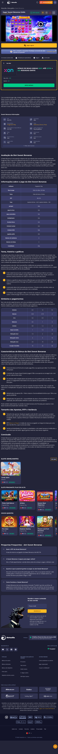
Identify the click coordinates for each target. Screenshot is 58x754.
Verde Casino (23, 669)
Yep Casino (23, 665)
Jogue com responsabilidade (46, 708)
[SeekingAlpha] (29, 696)
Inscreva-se (37, 611)
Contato (21, 729)
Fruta (45, 124)
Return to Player (14, 423)
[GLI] (21, 722)
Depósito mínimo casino (8, 675)
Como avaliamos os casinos (46, 660)
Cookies (33, 729)
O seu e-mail (32, 606)
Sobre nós (14, 729)
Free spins (4, 671)
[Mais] (55, 746)
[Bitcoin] (10, 689)
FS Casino (22, 661)
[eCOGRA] (48, 717)
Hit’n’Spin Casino (24, 676)
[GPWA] (22, 717)
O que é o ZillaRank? (44, 668)
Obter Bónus (29, 85)
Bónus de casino (6, 660)
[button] (7, 482)
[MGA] (38, 717)
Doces (41, 124)
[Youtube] (3, 649)
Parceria (27, 729)
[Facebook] (11, 649)
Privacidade (39, 729)
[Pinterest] (15, 649)
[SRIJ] (30, 717)
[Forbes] (29, 689)
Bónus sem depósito (7, 668)
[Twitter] (7, 649)
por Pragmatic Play (7, 13)
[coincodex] (48, 696)
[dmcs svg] (13, 717)
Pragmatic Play (11, 124)
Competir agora (51, 51)
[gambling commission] (38, 722)
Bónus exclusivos (6, 664)
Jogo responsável (43, 664)
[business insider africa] (48, 689)
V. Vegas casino (24, 672)
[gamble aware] (30, 722)
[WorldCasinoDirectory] (10, 696)
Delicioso (36, 124)
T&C (45, 729)
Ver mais (53, 459)
